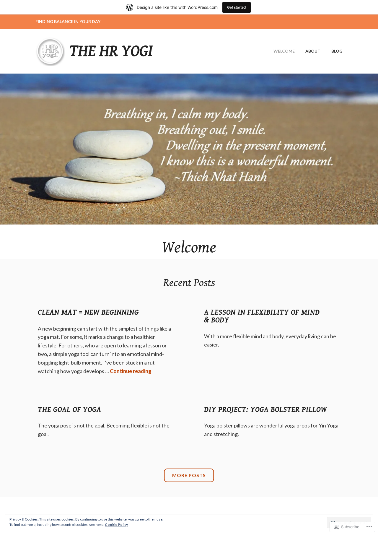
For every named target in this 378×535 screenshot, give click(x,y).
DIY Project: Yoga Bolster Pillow (265, 409)
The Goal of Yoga (69, 409)
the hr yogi (111, 51)
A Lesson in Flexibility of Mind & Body (262, 316)
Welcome (284, 50)
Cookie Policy (116, 524)
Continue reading (130, 371)
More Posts (189, 475)
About (312, 50)
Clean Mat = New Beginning (88, 312)
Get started (236, 7)
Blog (337, 50)
